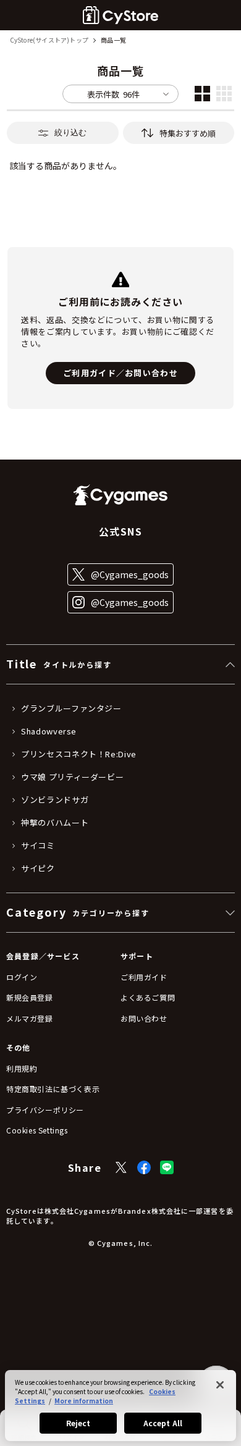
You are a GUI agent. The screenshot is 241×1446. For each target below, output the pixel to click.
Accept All (162, 1423)
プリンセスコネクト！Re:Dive (79, 754)
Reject (78, 1423)
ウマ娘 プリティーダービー (72, 777)
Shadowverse (49, 731)
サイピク (38, 868)
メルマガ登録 (29, 1018)
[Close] (220, 1384)
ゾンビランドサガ (54, 799)
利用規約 (21, 1068)
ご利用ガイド (143, 977)
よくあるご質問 (147, 997)
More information (83, 1400)
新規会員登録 (29, 997)
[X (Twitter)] (121, 1167)
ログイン (21, 977)
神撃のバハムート (54, 822)
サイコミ (38, 845)
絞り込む (70, 132)
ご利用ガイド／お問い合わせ (120, 373)
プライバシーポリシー (45, 1109)
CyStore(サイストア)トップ (49, 40)
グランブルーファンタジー (71, 708)
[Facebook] (144, 1167)
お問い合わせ (143, 1018)
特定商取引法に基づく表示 (52, 1088)
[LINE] (167, 1167)
